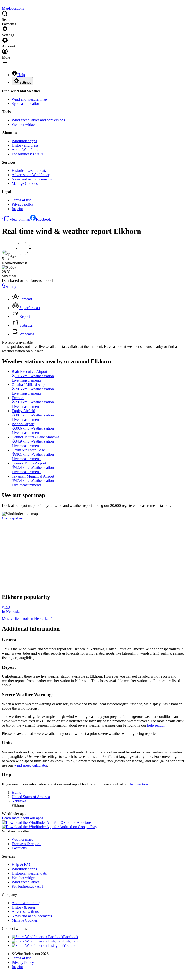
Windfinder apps (24, 141)
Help (21, 75)
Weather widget (24, 124)
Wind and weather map (29, 99)
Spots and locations (26, 104)
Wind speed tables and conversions (38, 120)
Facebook (43, 219)
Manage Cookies (25, 183)
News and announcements (32, 179)
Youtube (69, 945)
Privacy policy (23, 204)
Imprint (17, 209)
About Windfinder (25, 150)
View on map (19, 219)
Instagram (70, 941)
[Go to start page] (2, 4)
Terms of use (21, 200)
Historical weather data (29, 170)
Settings (25, 82)
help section (156, 725)
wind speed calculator (30, 765)
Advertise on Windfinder (30, 175)
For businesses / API (27, 154)
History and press (25, 145)
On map (10, 286)
